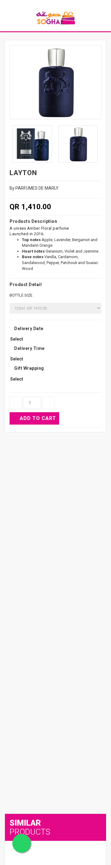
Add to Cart (38, 418)
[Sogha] (55, 17)
